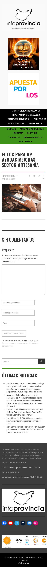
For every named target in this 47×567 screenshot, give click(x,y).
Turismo (18, 133)
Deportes (14, 137)
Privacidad (23, 560)
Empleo (11, 129)
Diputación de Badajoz (26, 115)
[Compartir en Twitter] (34, 175)
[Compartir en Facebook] (29, 175)
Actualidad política (32, 129)
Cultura (32, 133)
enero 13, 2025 (8, 179)
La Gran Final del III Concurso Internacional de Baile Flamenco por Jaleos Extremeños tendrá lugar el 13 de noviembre (25, 412)
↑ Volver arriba (23, 563)
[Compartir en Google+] (38, 175)
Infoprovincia (8, 176)
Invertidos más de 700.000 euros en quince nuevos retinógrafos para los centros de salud (25, 421)
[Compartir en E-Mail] (43, 178)
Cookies (28, 557)
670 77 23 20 (34, 467)
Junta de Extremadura (26, 111)
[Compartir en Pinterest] (43, 175)
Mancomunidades (18, 119)
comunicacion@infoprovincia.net (15, 477)
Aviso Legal (36, 557)
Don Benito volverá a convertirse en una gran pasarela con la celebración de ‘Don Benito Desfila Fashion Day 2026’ (26, 430)
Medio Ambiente (33, 137)
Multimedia (25, 142)
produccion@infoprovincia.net (14, 467)
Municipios (35, 123)
